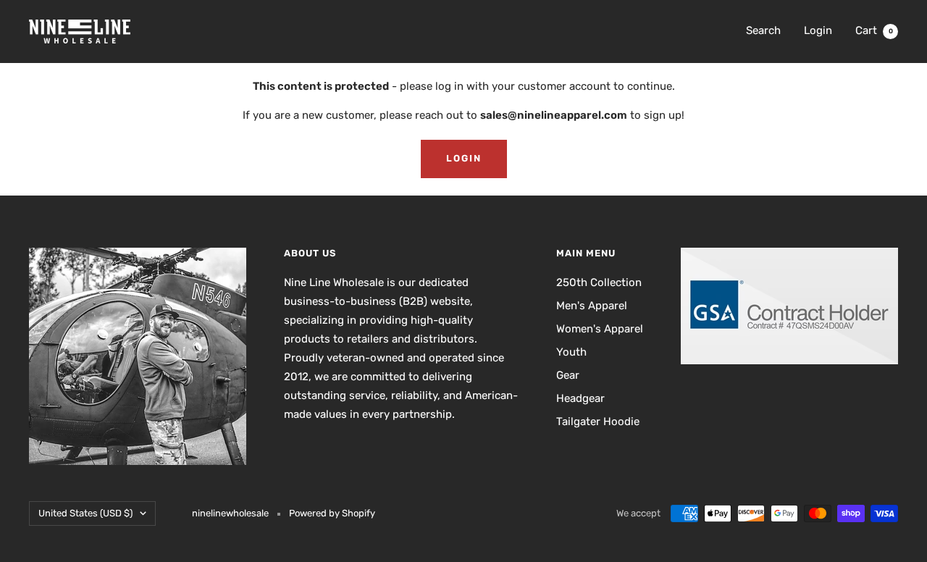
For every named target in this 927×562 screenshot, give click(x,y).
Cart (874, 30)
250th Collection (599, 282)
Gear (567, 375)
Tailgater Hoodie (597, 421)
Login (818, 30)
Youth (571, 351)
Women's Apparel (599, 328)
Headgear (580, 398)
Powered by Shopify (332, 513)
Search (763, 30)
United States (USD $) (85, 513)
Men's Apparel (591, 305)
